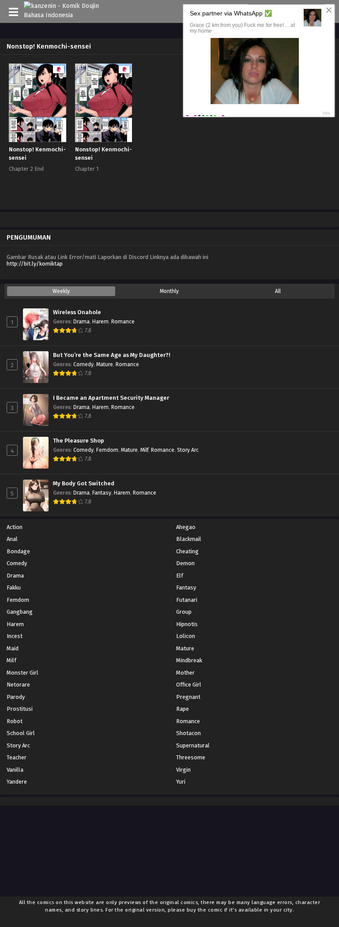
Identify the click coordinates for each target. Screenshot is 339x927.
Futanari (186, 600)
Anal (12, 539)
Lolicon (185, 636)
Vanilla (15, 769)
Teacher (16, 757)
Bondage (18, 551)
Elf (179, 575)
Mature (104, 364)
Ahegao (186, 527)
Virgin (183, 769)
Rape (182, 709)
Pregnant (188, 697)
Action (15, 527)
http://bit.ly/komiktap (35, 263)
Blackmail (188, 539)
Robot (15, 721)
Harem (100, 322)
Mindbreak (189, 660)
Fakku (14, 587)
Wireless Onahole (77, 312)
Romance (123, 322)
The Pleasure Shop (78, 440)
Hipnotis (187, 624)
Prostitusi (20, 709)
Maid (13, 648)
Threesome (190, 757)
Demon (185, 563)
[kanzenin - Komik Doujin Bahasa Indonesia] (67, 15)
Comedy (83, 364)
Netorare (18, 684)
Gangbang (20, 611)
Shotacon (188, 733)
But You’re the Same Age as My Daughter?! (111, 355)
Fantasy (101, 493)
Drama (81, 322)
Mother (185, 672)
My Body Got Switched (83, 483)
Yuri (180, 781)
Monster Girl (22, 672)
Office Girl (188, 684)
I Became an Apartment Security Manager (111, 398)
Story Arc (188, 450)
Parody (16, 697)
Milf (144, 450)
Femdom (107, 450)
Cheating (187, 551)
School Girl (21, 733)
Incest (15, 636)
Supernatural (193, 745)
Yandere (17, 781)
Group (184, 611)
